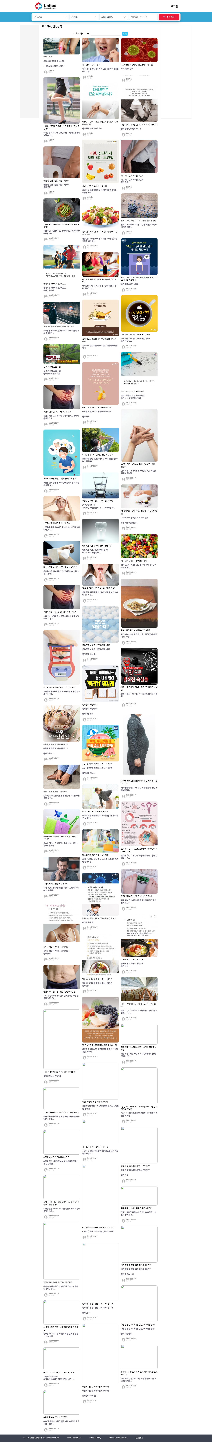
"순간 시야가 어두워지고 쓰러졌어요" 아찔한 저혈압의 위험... (139, 1114)
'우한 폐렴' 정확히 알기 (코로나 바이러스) (137, 65)
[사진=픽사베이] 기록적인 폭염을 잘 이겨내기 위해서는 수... (98, 506)
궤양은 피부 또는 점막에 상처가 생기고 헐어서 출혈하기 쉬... (61, 417)
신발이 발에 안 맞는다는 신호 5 (55, 792)
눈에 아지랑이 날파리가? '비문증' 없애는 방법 (138, 221)
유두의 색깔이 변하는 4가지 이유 (56, 947)
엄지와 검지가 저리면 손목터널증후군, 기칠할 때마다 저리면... (138, 472)
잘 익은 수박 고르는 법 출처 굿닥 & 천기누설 (52, 372)
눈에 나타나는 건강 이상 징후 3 (55, 1417)
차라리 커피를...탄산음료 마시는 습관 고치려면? (99, 280)
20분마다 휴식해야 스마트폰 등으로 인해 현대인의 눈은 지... (58, 1378)
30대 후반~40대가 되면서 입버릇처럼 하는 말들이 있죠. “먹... (61, 997)
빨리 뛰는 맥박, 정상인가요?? (54, 284)
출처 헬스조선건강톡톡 (130, 284)
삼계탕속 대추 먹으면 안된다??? (55, 744)
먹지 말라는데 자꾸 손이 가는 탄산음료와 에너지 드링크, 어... (99, 287)
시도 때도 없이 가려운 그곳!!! (132, 176)
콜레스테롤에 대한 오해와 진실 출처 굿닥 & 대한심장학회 (133, 397)
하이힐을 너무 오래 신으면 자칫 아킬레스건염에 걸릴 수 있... (61, 134)
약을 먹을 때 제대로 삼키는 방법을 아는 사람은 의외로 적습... (100, 593)
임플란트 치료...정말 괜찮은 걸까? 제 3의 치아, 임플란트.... (95, 551)
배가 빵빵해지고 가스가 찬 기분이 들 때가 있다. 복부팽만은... (139, 789)
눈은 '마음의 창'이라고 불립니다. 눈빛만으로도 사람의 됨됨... (61, 1422)
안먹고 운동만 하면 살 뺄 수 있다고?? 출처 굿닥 (135, 1172)
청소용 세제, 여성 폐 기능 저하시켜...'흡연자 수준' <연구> (61, 838)
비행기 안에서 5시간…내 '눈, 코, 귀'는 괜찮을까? (138, 1005)
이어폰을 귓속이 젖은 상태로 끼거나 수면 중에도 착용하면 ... (61, 332)
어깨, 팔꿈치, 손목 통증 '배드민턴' (95, 1102)
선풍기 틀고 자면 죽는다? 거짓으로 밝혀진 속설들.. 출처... (139, 696)
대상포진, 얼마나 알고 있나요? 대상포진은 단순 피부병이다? (100, 123)
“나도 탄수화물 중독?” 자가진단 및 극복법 (59, 1072)
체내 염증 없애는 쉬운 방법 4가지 (134, 561)
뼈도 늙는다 (47, 57)
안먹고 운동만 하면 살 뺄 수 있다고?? (135, 1166)
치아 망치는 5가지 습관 (91, 65)
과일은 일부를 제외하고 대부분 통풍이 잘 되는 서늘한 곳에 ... (99, 191)
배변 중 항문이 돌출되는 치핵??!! (56, 181)
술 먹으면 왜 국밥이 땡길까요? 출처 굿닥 (132, 965)
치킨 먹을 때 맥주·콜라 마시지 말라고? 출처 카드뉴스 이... (136, 1271)
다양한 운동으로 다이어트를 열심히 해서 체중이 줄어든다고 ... (61, 1210)
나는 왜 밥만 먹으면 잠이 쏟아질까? (95, 855)
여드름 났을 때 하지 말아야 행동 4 (56, 523)
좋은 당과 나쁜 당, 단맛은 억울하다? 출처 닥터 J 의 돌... (96, 651)
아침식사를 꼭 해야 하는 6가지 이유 (96, 1387)
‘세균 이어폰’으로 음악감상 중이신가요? (58, 327)
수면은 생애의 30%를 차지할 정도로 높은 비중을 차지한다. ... (100, 1152)
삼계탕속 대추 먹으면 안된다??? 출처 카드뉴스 (55, 750)
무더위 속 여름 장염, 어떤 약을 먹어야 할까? (60, 479)
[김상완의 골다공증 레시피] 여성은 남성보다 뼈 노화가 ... (54, 63)
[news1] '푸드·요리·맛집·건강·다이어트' (98, 1232)
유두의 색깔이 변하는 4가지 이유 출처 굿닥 (56, 952)
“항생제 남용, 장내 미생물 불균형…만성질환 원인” (139, 512)
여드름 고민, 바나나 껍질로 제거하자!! (96, 407)
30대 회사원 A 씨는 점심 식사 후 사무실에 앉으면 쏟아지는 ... (100, 860)
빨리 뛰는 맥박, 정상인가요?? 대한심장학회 (54, 289)
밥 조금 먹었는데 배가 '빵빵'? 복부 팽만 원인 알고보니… (139, 782)
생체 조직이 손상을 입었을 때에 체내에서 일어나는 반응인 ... (138, 566)
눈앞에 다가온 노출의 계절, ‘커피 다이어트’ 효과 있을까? (139, 1373)
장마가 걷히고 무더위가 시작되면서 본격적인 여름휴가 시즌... (139, 1012)
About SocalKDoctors (118, 1438)
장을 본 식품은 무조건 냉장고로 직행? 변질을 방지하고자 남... (60, 1287)
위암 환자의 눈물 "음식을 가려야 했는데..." (59, 612)
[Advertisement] (176, 71)
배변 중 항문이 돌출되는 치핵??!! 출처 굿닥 (56, 186)
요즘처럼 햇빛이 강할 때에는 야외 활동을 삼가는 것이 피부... (99, 460)
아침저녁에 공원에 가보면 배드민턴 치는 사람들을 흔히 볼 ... (100, 1107)
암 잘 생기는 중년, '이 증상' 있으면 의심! (136, 896)
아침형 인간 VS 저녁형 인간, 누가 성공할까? (138, 1325)
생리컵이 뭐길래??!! (89, 705)
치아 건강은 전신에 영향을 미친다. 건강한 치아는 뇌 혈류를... (61, 889)
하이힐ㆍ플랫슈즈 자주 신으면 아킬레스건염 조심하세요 (61, 127)
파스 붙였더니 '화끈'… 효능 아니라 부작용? (60, 567)
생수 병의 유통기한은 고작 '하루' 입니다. (97, 1304)
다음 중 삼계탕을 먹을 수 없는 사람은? (97, 979)
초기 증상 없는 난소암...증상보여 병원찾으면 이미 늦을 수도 (139, 850)
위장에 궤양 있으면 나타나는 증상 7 (57, 412)
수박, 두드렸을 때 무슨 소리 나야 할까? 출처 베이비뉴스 (97, 770)
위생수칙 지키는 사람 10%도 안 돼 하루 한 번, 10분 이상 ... (138, 1055)
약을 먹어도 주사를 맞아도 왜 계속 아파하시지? (139, 125)
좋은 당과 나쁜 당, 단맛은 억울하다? (96, 645)
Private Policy (95, 1438)
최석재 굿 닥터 (87, 922)
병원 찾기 (169, 17)
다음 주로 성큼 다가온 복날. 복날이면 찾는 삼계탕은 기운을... (61, 1118)
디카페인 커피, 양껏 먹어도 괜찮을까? (135, 334)
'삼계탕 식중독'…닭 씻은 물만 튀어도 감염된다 (61, 1112)
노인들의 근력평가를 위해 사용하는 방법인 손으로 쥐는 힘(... (61, 692)
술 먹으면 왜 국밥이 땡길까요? (132, 959)
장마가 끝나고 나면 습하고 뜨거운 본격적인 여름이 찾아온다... (138, 1213)
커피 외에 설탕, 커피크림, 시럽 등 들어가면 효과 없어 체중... (138, 1380)
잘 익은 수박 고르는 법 (52, 367)
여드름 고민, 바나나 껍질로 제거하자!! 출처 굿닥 (96, 414)
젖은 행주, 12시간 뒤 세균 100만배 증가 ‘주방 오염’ (138, 1048)
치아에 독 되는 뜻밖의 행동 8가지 (56, 884)
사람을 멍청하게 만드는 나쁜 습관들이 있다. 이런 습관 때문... (61, 1162)
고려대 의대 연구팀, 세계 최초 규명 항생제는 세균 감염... (134, 520)
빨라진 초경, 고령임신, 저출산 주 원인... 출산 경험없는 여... (139, 857)
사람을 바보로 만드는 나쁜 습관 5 (56, 1157)
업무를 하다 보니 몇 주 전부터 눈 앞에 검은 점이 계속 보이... (60, 1335)
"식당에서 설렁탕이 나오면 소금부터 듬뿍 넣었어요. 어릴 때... (61, 617)
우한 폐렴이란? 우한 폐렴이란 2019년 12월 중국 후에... (136, 72)
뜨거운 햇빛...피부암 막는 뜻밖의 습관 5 (97, 455)
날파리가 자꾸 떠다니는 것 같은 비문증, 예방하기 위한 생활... (139, 226)
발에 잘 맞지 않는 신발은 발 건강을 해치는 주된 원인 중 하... (61, 797)
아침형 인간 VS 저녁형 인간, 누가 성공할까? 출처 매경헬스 (138, 1331)
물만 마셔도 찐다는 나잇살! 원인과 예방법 (59, 992)
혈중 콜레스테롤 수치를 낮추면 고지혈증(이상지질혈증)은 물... (99, 240)
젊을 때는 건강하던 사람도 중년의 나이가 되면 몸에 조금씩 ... (138, 901)
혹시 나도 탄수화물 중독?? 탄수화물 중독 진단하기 (100, 340)
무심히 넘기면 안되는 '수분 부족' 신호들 (97, 501)
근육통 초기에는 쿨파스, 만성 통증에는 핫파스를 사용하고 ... (61, 572)
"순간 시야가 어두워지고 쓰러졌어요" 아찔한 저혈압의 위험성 (139, 1108)
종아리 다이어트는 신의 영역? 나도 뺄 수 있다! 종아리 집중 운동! (61, 1203)
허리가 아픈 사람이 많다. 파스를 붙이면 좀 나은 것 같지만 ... (100, 817)
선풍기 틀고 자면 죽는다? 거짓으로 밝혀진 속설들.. (139, 688)
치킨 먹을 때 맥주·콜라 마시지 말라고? (136, 1265)
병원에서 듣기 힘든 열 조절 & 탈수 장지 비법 (99, 918)
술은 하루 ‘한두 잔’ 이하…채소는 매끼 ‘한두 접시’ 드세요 (99, 233)
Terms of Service (74, 1438)
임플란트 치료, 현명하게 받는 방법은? (96, 546)
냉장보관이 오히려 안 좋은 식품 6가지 (57, 1282)
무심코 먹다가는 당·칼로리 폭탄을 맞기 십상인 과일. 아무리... (100, 1050)
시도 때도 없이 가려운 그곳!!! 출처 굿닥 (132, 181)
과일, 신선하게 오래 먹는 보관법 (94, 186)
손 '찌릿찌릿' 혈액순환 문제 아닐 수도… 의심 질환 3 (138, 465)
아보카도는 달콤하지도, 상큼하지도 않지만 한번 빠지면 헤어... (61, 232)
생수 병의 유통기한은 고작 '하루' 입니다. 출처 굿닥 (97, 1310)
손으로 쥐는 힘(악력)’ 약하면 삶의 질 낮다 (59, 687)
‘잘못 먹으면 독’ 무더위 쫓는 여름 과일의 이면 (99, 1045)
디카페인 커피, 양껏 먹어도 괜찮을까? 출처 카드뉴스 (135, 340)
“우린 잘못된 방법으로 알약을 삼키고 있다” (98, 588)
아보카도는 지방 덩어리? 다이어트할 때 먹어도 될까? (61, 225)
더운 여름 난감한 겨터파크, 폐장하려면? (136, 1208)
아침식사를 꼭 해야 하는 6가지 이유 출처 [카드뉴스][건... (96, 1393)
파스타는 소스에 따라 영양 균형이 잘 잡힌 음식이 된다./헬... (139, 635)
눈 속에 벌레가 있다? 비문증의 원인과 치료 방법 (60, 1328)
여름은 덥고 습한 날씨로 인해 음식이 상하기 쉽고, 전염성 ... (61, 484)
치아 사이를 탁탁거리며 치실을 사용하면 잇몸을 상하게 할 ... (100, 70)
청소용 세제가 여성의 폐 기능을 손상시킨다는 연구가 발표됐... (60, 844)
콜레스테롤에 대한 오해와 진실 (133, 391)
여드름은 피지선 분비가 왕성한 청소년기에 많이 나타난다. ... (61, 528)
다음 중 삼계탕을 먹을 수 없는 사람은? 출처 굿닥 (97, 984)
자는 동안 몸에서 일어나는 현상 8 (95, 1147)
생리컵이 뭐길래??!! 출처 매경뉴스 (89, 711)
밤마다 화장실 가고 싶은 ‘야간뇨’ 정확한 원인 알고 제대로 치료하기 (139, 279)
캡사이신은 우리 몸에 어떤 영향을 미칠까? (98, 1227)
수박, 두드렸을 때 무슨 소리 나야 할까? (97, 764)
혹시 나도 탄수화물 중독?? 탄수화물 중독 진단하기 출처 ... (100, 348)
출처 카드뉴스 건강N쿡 (52, 1076)
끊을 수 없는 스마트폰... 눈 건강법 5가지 (58, 1373)
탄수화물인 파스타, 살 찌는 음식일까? (135, 630)
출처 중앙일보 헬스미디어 (92, 128)
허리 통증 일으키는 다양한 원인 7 (95, 811)
